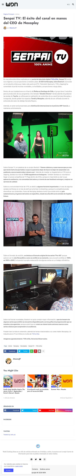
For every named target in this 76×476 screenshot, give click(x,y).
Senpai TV (31, 346)
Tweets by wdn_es (9, 434)
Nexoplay (16, 346)
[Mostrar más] (43, 351)
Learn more (19, 466)
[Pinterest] (35, 351)
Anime (17, 14)
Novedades (23, 346)
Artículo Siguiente (65, 398)
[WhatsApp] (31, 351)
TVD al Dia (54, 79)
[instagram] (44, 459)
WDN (44, 472)
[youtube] (40, 459)
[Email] (39, 351)
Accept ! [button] (8, 470)
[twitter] (36, 459)
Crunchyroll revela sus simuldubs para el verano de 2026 (37, 390)
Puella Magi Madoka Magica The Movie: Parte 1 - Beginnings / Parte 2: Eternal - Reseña (14, 391)
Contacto (35, 469)
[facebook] (31, 459)
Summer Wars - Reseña (58, 389)
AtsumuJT (17, 359)
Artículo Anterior (10, 398)
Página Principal (8, 14)
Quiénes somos (45, 469)
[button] (2, 4)
